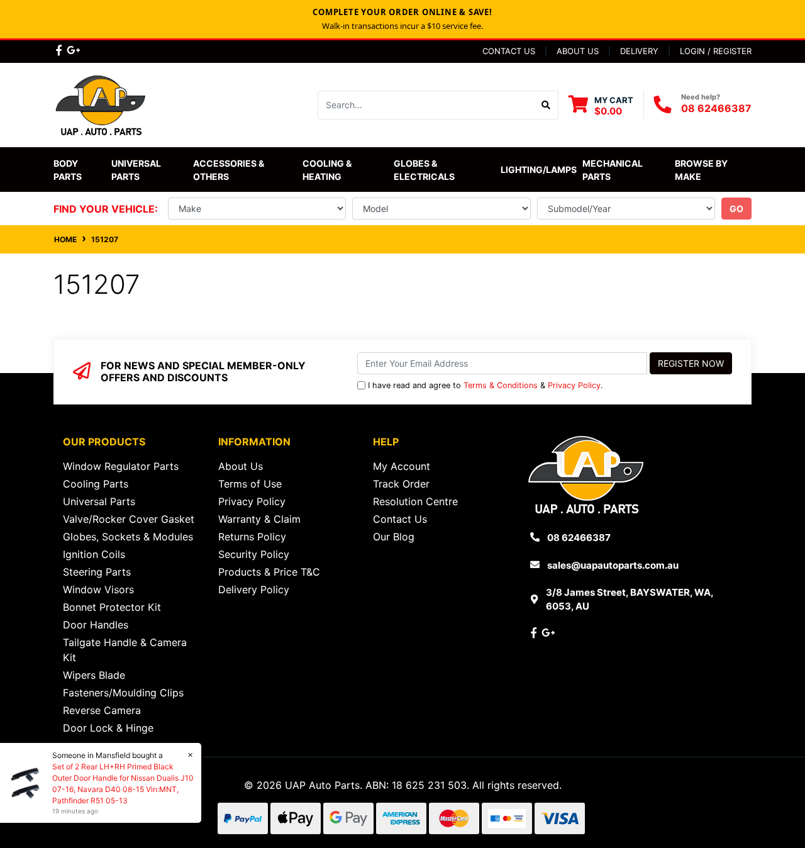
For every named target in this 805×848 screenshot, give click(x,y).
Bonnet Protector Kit (112, 607)
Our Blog (393, 536)
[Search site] (546, 105)
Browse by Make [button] (702, 170)
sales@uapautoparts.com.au (613, 565)
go (736, 208)
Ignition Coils (94, 554)
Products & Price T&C (269, 572)
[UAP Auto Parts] (100, 104)
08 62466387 (716, 108)
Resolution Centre (415, 501)
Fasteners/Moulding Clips (123, 692)
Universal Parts (137, 170)
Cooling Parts (95, 483)
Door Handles (95, 624)
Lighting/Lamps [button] (539, 169)
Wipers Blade (94, 675)
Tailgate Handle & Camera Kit (125, 650)
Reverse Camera (102, 710)
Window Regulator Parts (121, 466)
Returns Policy (252, 536)
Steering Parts (97, 572)
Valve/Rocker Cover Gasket (128, 519)
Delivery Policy (253, 589)
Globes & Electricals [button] (424, 170)
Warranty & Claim (259, 519)
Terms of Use (250, 483)
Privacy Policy (574, 385)
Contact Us (508, 51)
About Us (578, 51)
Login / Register (716, 51)
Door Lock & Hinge (108, 728)
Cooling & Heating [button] (328, 170)
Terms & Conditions (501, 385)
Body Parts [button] (67, 170)
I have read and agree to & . (485, 385)
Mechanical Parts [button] (613, 170)
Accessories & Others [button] (229, 170)
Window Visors (98, 589)
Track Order (401, 483)
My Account (401, 466)
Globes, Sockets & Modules (128, 536)
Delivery (639, 51)
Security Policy (253, 554)
